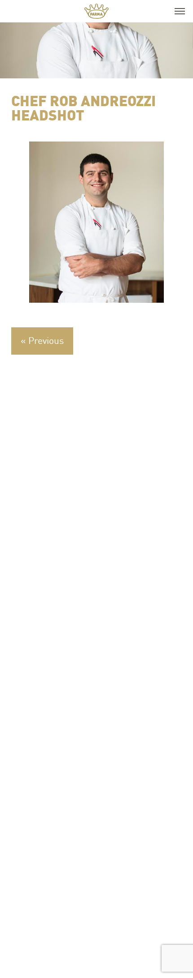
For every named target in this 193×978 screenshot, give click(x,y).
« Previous (42, 340)
